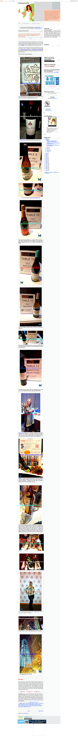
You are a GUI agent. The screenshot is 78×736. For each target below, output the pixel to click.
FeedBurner (54, 98)
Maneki (22, 705)
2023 (46, 138)
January (48, 151)
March (47, 148)
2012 (46, 166)
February (48, 150)
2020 (46, 155)
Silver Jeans (36, 611)
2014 (46, 163)
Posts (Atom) (25, 713)
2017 (46, 159)
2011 (46, 167)
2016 (46, 161)
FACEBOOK (56, 72)
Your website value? (48, 110)
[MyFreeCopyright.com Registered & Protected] (52, 173)
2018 (46, 158)
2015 (46, 162)
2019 (46, 157)
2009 (46, 170)
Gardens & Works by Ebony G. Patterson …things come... (52, 141)
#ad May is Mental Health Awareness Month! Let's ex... (53, 143)
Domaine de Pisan (24, 704)
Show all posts (37, 27)
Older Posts (41, 711)
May (47, 139)
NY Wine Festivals (27, 705)
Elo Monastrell (31, 704)
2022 (46, 153)
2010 (46, 168)
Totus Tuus (28, 706)
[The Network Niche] (52, 88)
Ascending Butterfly (23, 3)
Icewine (36, 704)
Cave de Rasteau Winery (29, 703)
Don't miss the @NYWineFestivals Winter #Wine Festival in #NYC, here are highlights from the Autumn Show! (29, 35)
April (47, 147)
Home (28, 711)
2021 (46, 154)
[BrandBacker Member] (47, 106)
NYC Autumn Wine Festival (37, 705)
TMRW (25, 706)
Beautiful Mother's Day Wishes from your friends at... (53, 145)
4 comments (40, 703)
